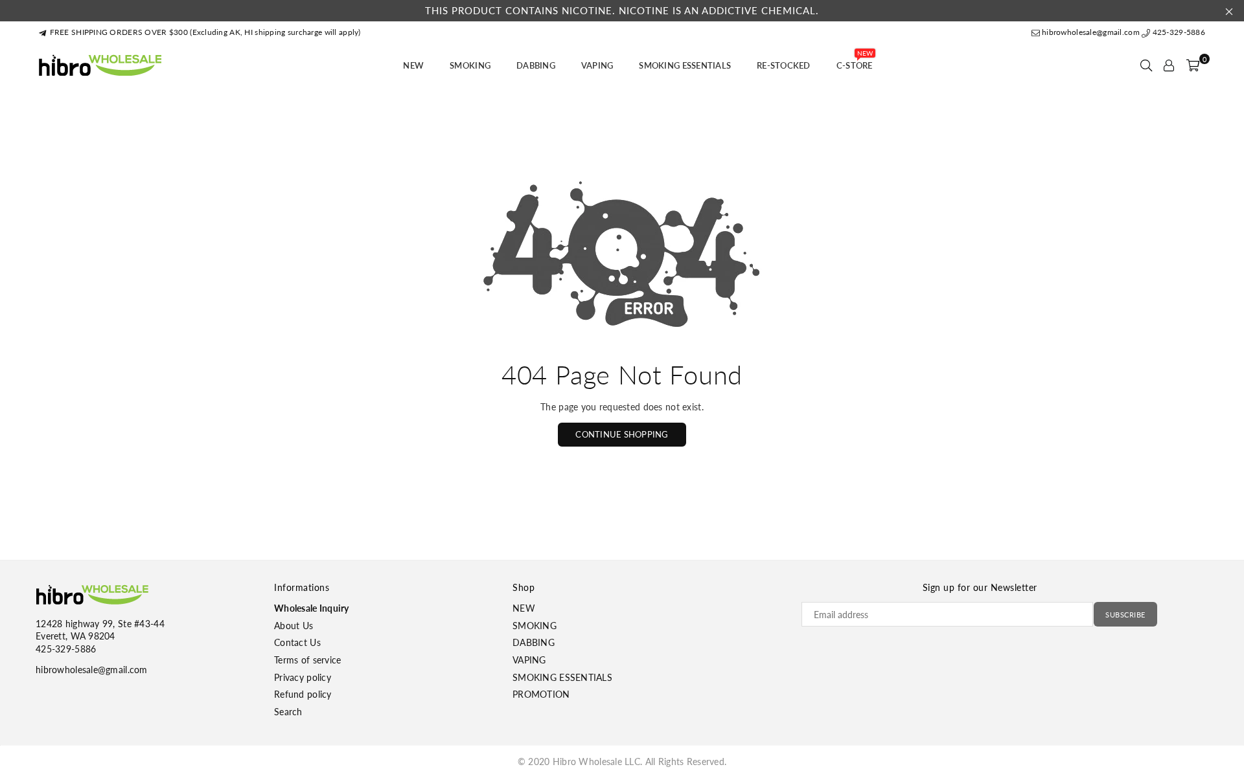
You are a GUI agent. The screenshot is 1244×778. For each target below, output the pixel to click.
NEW (413, 65)
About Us (293, 625)
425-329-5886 (1177, 32)
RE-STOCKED (784, 65)
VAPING (597, 65)
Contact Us (297, 642)
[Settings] (1169, 65)
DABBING (535, 65)
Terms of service (307, 659)
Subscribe (1125, 614)
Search (288, 711)
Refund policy (303, 694)
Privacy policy (302, 677)
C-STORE (854, 61)
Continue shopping (621, 434)
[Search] (1146, 65)
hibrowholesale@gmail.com (1091, 32)
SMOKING (470, 65)
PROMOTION (541, 694)
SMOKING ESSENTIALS (685, 65)
